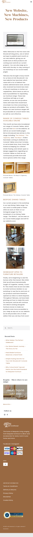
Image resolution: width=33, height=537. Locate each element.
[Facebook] (7, 414)
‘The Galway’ (20, 135)
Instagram (15, 444)
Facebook (6, 444)
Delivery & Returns (9, 490)
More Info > (7, 404)
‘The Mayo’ (18, 138)
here (14, 129)
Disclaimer (7, 497)
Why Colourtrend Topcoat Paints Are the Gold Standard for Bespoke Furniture (16, 369)
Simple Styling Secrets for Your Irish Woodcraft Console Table (16, 361)
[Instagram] (4, 414)
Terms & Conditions (10, 486)
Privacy (8, 493)
